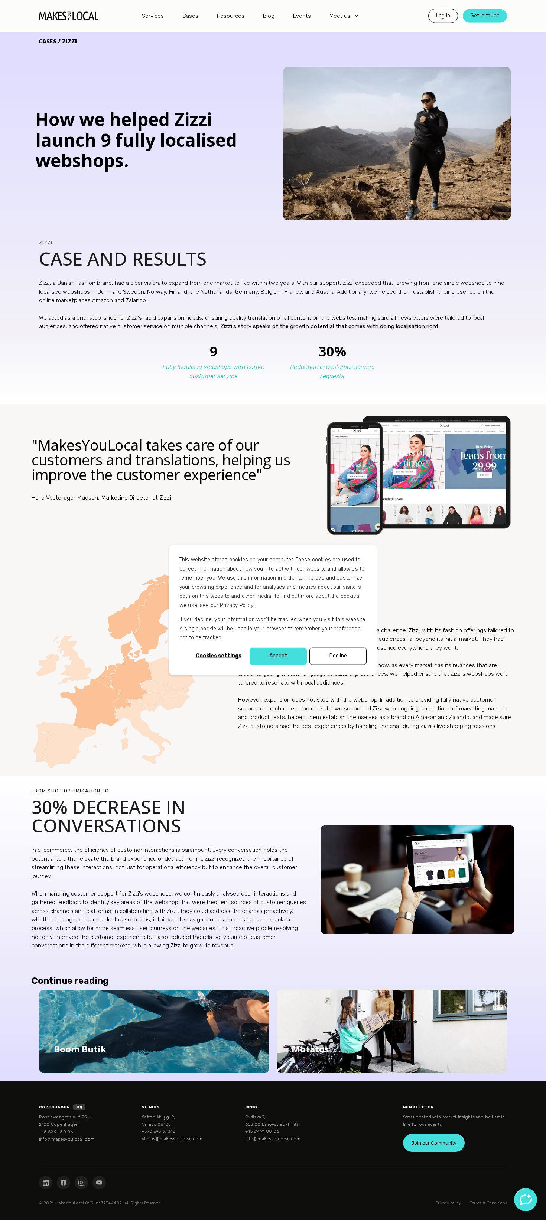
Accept (278, 656)
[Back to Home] (68, 16)
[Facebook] (63, 1182)
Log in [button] (443, 15)
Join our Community (433, 1143)
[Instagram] (81, 1182)
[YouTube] (99, 1182)
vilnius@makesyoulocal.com (172, 1138)
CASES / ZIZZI (58, 41)
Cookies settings (218, 656)
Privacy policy (448, 1203)
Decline (338, 656)
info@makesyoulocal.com (66, 1139)
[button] (9, 1210)
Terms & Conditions (488, 1203)
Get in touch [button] (485, 15)
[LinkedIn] (45, 1182)
